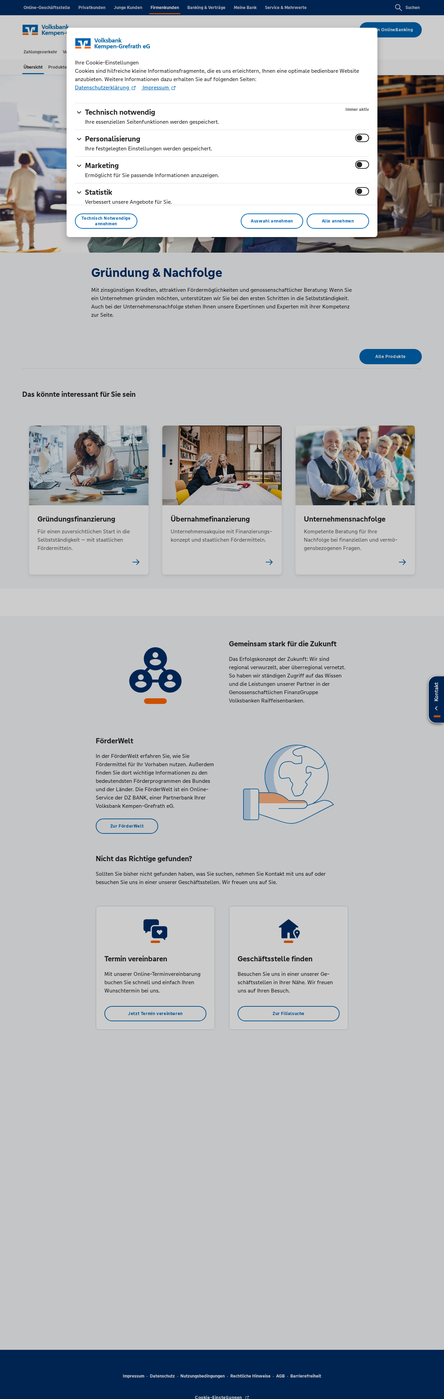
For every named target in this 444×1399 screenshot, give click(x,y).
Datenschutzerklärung (102, 87)
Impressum (155, 87)
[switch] (362, 138)
